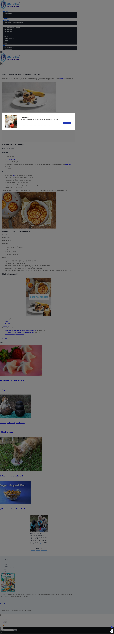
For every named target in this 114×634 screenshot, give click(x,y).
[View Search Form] (1, 52)
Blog (5, 562)
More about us (40, 544)
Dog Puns (6, 36)
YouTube (38, 550)
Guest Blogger (5, 326)
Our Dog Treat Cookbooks (9, 47)
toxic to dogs (68, 164)
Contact (5, 564)
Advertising (6, 561)
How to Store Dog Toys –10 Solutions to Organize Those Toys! (19, 332)
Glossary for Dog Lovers (9, 38)
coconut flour (12, 159)
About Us (6, 559)
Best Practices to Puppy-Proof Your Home (14, 334)
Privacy (5, 571)
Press (5, 569)
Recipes (4, 620)
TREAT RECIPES (6, 18)
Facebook (33, 550)
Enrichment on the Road (9, 16)
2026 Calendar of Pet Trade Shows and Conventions (14, 22)
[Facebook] (1, 604)
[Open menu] (1, 63)
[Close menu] (0, 615)
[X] (3, 604)
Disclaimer (6, 566)
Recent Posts (8, 323)
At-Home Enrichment (8, 13)
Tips (6, 41)
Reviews (6, 40)
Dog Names (7, 34)
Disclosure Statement (9, 568)
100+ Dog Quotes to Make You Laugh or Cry (12, 27)
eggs (14, 175)
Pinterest (44, 550)
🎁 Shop (4, 625)
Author (6, 321)
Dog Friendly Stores (8, 31)
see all (18, 327)
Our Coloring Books (8, 49)
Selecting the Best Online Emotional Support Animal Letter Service (20, 330)
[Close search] (1, 628)
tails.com (61, 78)
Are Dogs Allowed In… (8, 29)
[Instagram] (4, 604)
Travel (6, 43)
